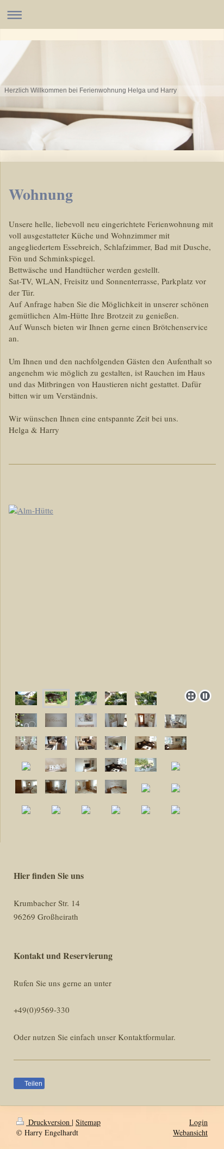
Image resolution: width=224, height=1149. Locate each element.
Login (198, 1122)
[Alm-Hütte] (56, 698)
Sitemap (88, 1122)
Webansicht (190, 1132)
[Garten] (146, 698)
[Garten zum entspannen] (112, 595)
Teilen (32, 1083)
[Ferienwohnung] (26, 698)
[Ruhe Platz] (116, 698)
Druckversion (49, 1122)
